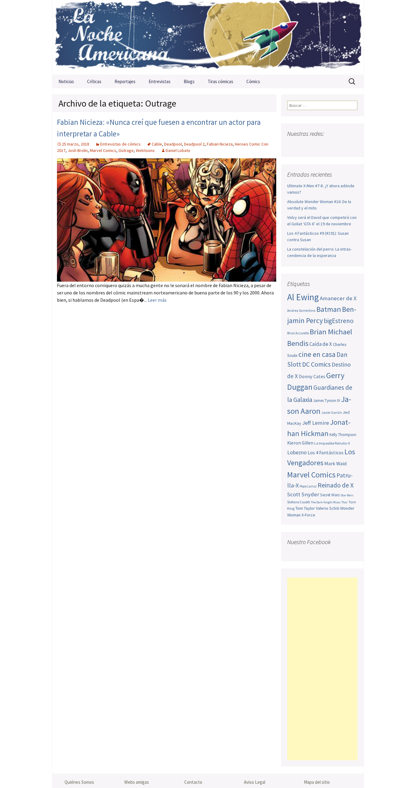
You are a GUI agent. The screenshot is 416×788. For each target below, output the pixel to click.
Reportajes (125, 81)
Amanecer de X (338, 298)
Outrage (126, 150)
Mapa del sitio (317, 782)
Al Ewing (303, 297)
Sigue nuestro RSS (352, 145)
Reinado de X (336, 485)
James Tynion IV (326, 400)
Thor (344, 502)
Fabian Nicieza (220, 144)
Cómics (253, 81)
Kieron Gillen (300, 443)
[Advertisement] (322, 669)
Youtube (316, 145)
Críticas (94, 81)
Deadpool (173, 144)
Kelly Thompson (343, 434)
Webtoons (145, 150)
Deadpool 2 (194, 144)
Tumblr (340, 145)
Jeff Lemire (315, 422)
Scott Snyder (303, 494)
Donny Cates (312, 376)
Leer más (157, 300)
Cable (157, 144)
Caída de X (320, 344)
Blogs (189, 81)
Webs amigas (136, 782)
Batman (328, 309)
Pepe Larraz (308, 486)
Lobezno (297, 452)
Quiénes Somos (79, 782)
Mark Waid (335, 463)
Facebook (292, 145)
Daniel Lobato (178, 150)
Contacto (193, 782)
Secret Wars (330, 495)
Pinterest (328, 145)
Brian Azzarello (298, 333)
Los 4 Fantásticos (326, 452)
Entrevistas (160, 81)
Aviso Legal (254, 782)
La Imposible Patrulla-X (332, 443)
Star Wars (347, 495)
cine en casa (317, 354)
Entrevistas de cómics (120, 144)
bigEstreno (339, 321)
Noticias (66, 81)
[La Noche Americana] (208, 37)
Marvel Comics (103, 150)
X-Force (308, 515)
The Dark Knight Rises (325, 502)
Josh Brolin (78, 150)
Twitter (304, 145)
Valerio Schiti (327, 508)
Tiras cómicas (220, 81)
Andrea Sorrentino (301, 310)
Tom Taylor (305, 508)
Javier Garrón (331, 412)
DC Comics (316, 364)
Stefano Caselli (298, 502)
